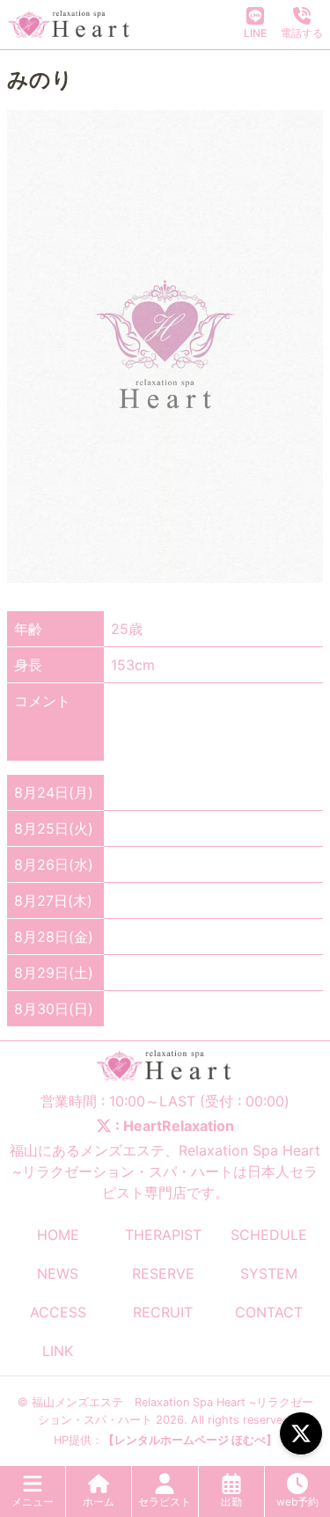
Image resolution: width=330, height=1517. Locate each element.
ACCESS (58, 1312)
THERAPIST (163, 1235)
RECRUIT (163, 1312)
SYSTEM (268, 1273)
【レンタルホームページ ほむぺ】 (190, 1440)
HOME (58, 1235)
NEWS (57, 1273)
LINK (57, 1351)
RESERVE (163, 1273)
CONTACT (269, 1312)
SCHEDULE (269, 1235)
